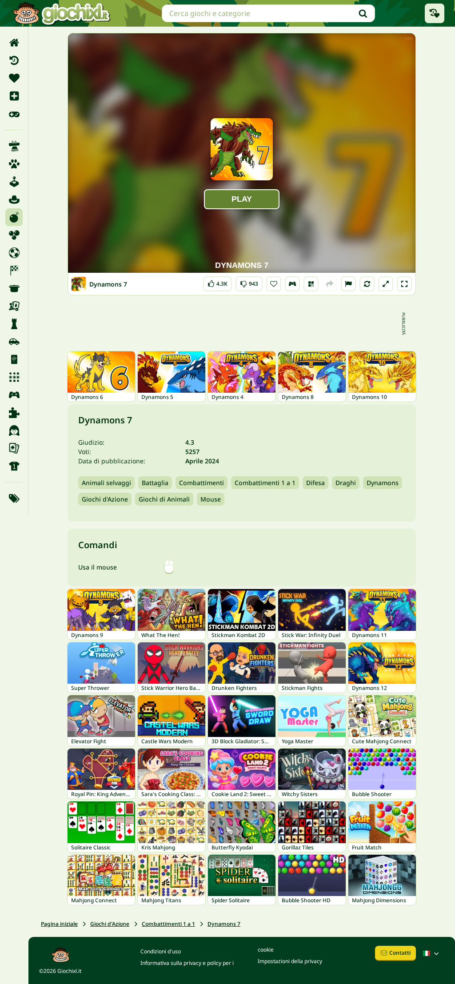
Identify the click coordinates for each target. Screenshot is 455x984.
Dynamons (383, 482)
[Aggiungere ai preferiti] (273, 283)
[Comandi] (292, 283)
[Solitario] (14, 448)
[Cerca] (363, 13)
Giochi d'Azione (105, 499)
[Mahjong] (14, 359)
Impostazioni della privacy (290, 961)
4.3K (217, 281)
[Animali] (14, 164)
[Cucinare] (14, 288)
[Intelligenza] (14, 324)
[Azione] (14, 217)
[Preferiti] (14, 78)
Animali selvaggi (106, 482)
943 (249, 281)
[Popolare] (14, 114)
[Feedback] (348, 283)
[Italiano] (431, 953)
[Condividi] (329, 283)
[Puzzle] (14, 413)
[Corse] (14, 270)
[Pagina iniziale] (14, 43)
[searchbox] (268, 13)
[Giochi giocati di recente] (434, 13)
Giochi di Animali (164, 499)
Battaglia (155, 482)
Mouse (210, 499)
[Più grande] (385, 283)
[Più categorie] (14, 498)
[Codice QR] (311, 283)
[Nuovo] (14, 96)
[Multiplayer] (14, 395)
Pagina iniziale (59, 924)
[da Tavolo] (14, 306)
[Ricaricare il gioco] (367, 283)
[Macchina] (14, 342)
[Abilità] (14, 146)
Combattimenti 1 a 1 (265, 482)
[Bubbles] (14, 235)
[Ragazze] (14, 430)
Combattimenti (201, 482)
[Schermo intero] (404, 283)
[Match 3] (14, 377)
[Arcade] (14, 182)
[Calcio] (14, 253)
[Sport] (14, 466)
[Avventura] (14, 199)
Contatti (400, 952)
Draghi (345, 482)
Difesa (315, 482)
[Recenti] (14, 60)
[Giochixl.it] (61, 13)
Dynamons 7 (224, 924)
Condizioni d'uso (160, 951)
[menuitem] (14, 43)
